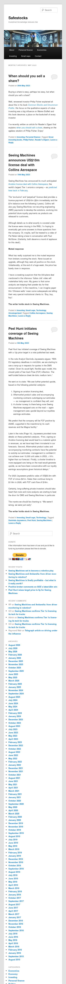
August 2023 (14, 726)
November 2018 (15, 862)
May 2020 (12, 807)
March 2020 (13, 813)
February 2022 (15, 761)
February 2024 (15, 713)
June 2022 (13, 755)
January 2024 (14, 716)
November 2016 (15, 923)
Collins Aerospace (37, 313)
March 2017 (13, 914)
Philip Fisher (28, 139)
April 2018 (13, 884)
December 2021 (15, 768)
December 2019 (15, 823)
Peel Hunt (31, 520)
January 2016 (14, 952)
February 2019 (15, 852)
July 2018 (12, 875)
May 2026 (12, 651)
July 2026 (12, 648)
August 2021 (14, 777)
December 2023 (15, 719)
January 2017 (14, 917)
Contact (38, 56)
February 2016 (15, 949)
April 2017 (13, 910)
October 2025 (14, 667)
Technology (41, 310)
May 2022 (12, 758)
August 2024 (14, 696)
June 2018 (13, 878)
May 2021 (12, 784)
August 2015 (14, 959)
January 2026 (14, 657)
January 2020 (14, 820)
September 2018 (16, 868)
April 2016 (13, 943)
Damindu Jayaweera (17, 520)
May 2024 (12, 706)
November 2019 (15, 826)
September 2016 (16, 930)
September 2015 (16, 956)
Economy (12, 973)
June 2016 (13, 936)
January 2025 (14, 687)
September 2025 (16, 670)
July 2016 (12, 933)
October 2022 (14, 748)
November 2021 (15, 771)
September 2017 (16, 901)
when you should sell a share (29, 127)
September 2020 (16, 803)
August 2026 (14, 645)
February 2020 (15, 816)
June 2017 (13, 907)
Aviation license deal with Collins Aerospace (28, 184)
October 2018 (14, 865)
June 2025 (13, 674)
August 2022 (14, 752)
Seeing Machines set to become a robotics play (30, 570)
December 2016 (15, 920)
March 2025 (13, 680)
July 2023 (12, 729)
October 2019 (14, 829)
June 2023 (13, 732)
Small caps (25, 56)
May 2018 (12, 881)
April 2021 (13, 787)
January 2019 (14, 855)
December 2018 (15, 859)
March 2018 (13, 888)
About (11, 50)
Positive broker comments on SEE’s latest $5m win (32, 586)
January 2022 (14, 764)
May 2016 (12, 940)
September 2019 (16, 833)
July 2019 (12, 839)
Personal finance (26, 50)
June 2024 (13, 703)
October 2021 (14, 774)
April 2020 (13, 810)
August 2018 (14, 871)
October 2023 (14, 722)
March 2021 (13, 790)
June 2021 (13, 781)
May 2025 (12, 677)
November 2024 (15, 690)
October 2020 (14, 800)
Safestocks (18, 17)
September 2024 (16, 693)
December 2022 (15, 745)
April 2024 (13, 709)
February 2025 (15, 683)
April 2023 (13, 738)
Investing (13, 56)
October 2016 (14, 927)
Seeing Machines (44, 520)
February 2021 (15, 794)
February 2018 (15, 891)
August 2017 (14, 904)
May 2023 (12, 735)
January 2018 (14, 894)
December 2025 (15, 661)
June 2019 (13, 842)
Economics (41, 50)
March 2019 (13, 849)
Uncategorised (14, 313)
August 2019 (14, 836)
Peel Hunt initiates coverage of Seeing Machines (23, 333)
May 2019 (12, 845)
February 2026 (15, 654)
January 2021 (14, 797)
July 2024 (12, 700)
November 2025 (15, 664)
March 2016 (13, 946)
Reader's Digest (42, 139)
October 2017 (14, 897)
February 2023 (15, 742)
